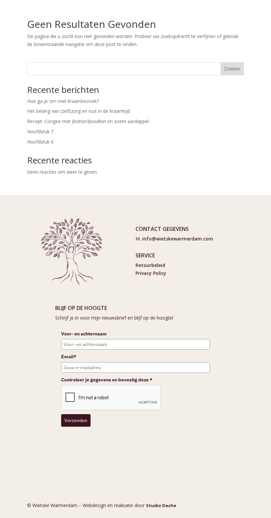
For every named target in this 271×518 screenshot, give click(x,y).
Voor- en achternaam (84, 334)
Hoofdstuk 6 (40, 142)
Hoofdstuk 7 (40, 131)
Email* (68, 357)
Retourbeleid (150, 265)
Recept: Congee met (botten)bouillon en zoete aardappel (88, 121)
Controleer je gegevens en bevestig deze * (106, 380)
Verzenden (75, 420)
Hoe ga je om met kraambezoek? (63, 101)
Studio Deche (161, 505)
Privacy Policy (151, 273)
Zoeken (232, 68)
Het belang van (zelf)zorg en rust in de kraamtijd (78, 111)
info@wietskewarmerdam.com (177, 239)
